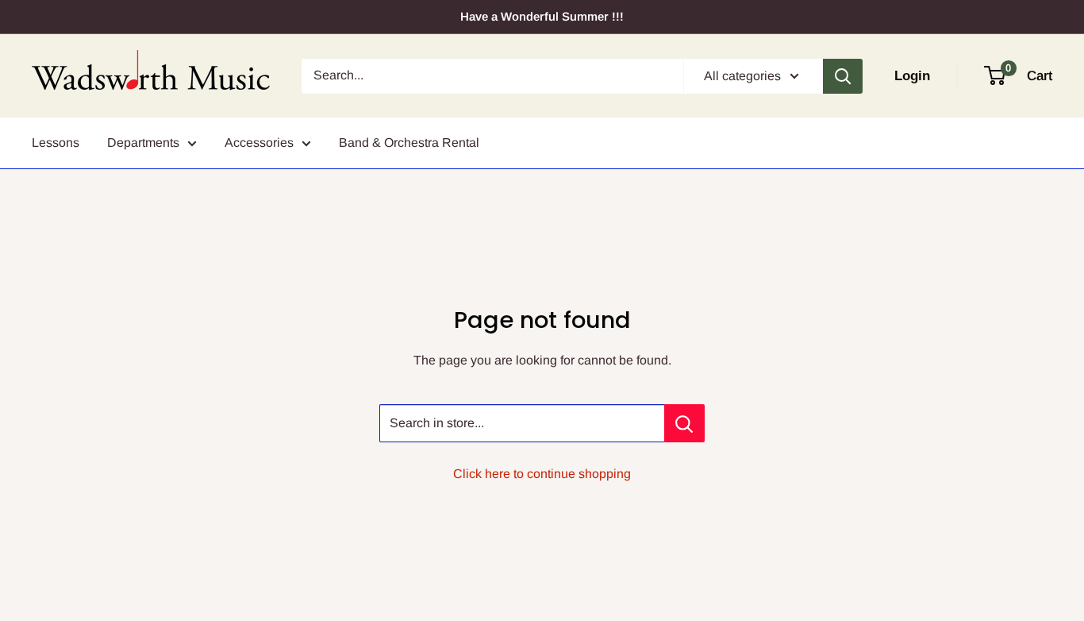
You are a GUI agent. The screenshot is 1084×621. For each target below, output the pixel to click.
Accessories (259, 142)
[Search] (843, 76)
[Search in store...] (684, 423)
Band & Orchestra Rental (409, 142)
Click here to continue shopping (542, 473)
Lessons (55, 142)
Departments (143, 142)
